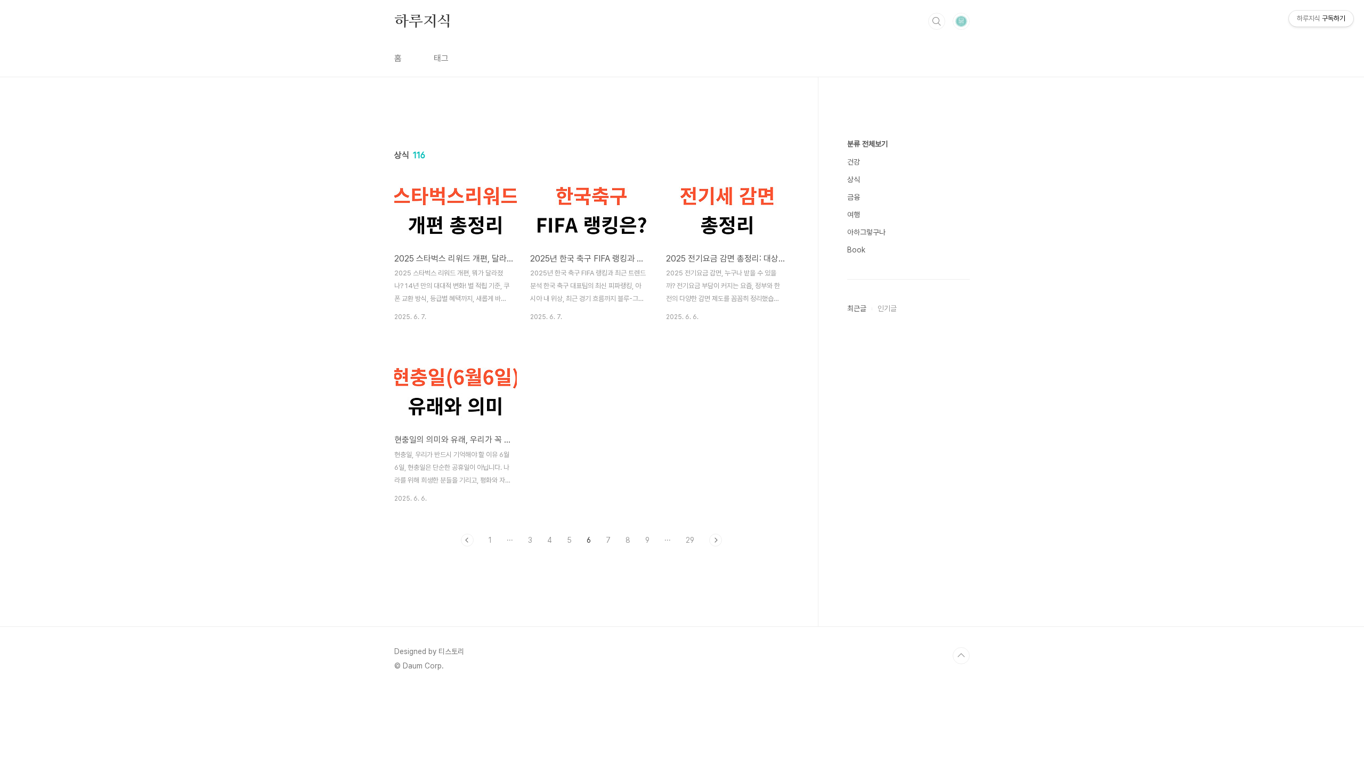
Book (856, 250)
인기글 (887, 308)
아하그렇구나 (866, 232)
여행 (853, 214)
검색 (937, 21)
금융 (853, 197)
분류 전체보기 (867, 144)
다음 (715, 540)
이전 (467, 540)
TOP (961, 655)
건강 (853, 162)
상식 (853, 179)
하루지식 (422, 20)
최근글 (856, 308)
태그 (441, 58)
